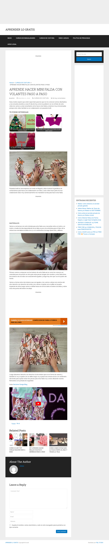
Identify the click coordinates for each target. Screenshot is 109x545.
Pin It (18, 423)
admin (13, 98)
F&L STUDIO (99, 542)
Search (89, 59)
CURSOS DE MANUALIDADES (25, 38)
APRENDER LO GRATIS (20, 29)
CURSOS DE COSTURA (46, 38)
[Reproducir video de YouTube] (38, 403)
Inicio (10, 38)
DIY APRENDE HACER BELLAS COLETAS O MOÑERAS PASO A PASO (37, 450)
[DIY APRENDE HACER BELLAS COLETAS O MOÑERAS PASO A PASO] (38, 439)
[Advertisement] (51, 12)
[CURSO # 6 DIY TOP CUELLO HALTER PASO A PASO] (18, 439)
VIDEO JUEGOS (64, 38)
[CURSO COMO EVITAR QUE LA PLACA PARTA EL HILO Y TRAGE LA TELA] (58, 439)
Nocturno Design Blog (20, 384)
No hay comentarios (59, 98)
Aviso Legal (12, 44)
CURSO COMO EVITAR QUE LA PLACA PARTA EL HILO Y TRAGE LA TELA (58, 450)
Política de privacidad (81, 38)
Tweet (13, 424)
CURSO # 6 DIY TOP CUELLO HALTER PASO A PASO (17, 450)
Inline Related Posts (62, 325)
